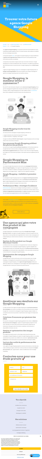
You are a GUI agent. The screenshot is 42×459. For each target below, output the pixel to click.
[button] (40, 436)
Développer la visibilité (21, 413)
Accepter (21, 448)
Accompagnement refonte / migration (21, 430)
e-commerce (34, 90)
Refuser (21, 451)
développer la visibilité (13, 199)
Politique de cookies (20, 457)
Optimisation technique (21, 427)
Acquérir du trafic (21, 408)
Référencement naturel (21, 425)
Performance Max (7, 188)
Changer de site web (21, 410)
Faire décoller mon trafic (21, 389)
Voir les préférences (21, 454)
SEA (13, 55)
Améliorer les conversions (21, 405)
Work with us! (21, 212)
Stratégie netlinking (21, 432)
